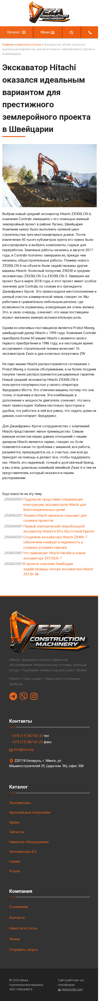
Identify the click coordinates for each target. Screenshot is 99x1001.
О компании (18, 907)
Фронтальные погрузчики (29, 812)
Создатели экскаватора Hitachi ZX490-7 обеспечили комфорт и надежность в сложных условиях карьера (55, 542)
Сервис (15, 861)
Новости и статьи (23, 928)
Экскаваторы (20, 803)
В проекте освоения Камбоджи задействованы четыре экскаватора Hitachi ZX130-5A (58, 569)
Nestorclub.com (72, 989)
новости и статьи (28, 44)
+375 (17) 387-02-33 (27, 736)
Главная (8, 44)
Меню (46, 32)
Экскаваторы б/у (23, 852)
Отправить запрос (23, 950)
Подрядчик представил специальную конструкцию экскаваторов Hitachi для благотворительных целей (54, 504)
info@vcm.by (24, 750)
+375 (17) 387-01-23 (27, 742)
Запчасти (16, 832)
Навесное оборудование (29, 842)
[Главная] (49, 22)
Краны (14, 822)
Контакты (17, 918)
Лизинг (14, 939)
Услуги (14, 871)
